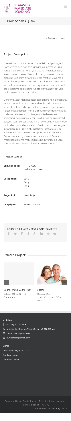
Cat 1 (26, 178)
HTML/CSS (30, 165)
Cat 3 (26, 182)
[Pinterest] (21, 233)
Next (63, 38)
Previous (52, 38)
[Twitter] (15, 233)
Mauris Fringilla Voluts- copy (17, 289)
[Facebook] (8, 233)
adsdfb (40, 289)
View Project (30, 195)
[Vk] (54, 233)
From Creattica (32, 204)
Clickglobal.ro (60, 408)
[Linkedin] (41, 233)
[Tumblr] (28, 233)
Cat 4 (26, 186)
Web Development (34, 169)
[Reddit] (48, 233)
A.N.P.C (45, 405)
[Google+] (34, 233)
